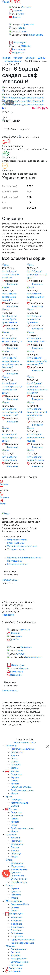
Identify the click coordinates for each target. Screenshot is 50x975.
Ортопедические (19, 961)
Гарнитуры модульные (22, 749)
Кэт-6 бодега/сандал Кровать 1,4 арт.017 (12, 437)
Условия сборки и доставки (22, 546)
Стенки (14, 761)
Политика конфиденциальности (24, 557)
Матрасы (25, 46)
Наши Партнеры (15, 543)
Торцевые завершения (22, 939)
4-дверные (16, 923)
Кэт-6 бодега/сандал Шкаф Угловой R (9, 296)
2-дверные (16, 917)
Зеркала (15, 777)
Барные (15, 888)
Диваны (15, 907)
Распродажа (18, 49)
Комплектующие (19, 802)
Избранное (18, 52)
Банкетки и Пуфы (20, 904)
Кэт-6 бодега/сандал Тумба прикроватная (9, 319)
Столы (21, 28)
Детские (16, 17)
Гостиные (27, 7)
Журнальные (17, 866)
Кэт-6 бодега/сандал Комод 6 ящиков (35, 437)
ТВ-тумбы (16, 764)
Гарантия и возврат (17, 564)
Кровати (15, 783)
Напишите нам (9, 580)
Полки (14, 758)
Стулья (22, 31)
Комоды (15, 755)
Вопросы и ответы (17, 539)
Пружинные (17, 965)
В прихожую (17, 927)
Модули (15, 806)
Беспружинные (19, 949)
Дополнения (17, 752)
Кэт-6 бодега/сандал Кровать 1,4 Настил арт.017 (12, 412)
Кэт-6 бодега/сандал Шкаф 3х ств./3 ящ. (10, 274)
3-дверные (16, 920)
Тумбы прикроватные (22, 790)
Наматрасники (18, 958)
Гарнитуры (16, 774)
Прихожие (28, 24)
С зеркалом (17, 936)
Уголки (14, 898)
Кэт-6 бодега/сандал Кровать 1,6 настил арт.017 (37, 360)
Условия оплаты (15, 549)
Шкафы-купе (19, 42)
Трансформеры (19, 882)
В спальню (16, 930)
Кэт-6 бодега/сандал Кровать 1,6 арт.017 (37, 274)
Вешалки (15, 837)
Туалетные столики (21, 787)
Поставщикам (14, 561)
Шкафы (14, 768)
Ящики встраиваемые (22, 942)
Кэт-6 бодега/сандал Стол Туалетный (34, 319)
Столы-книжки (19, 879)
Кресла (14, 910)
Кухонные (16, 872)
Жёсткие (15, 955)
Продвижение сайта (25, 742)
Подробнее (8, 614)
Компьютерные (19, 869)
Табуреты (16, 894)
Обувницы (16, 853)
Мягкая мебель (35, 34)
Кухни (21, 13)
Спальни (17, 10)
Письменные (17, 875)
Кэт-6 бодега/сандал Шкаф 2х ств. (35, 296)
